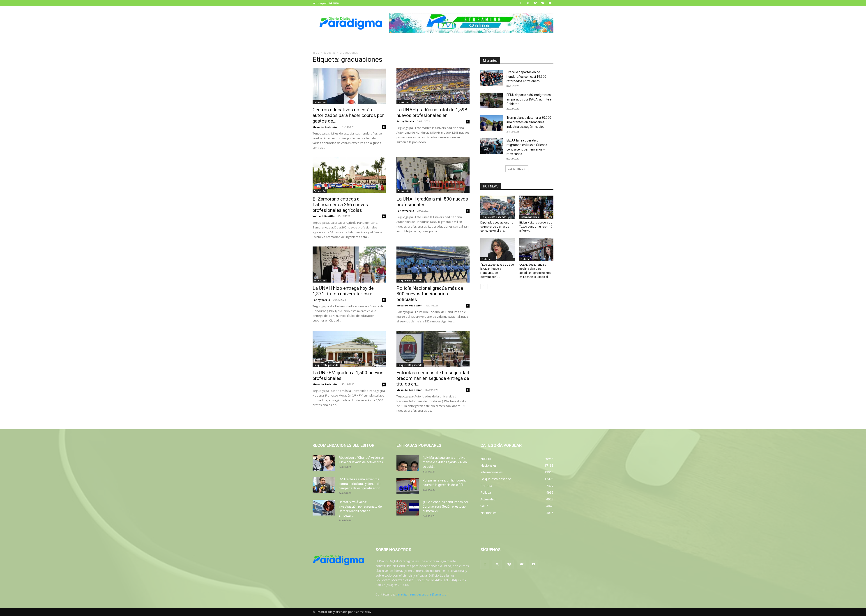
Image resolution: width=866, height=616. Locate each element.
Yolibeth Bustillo (323, 216)
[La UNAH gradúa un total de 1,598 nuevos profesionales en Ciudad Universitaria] (433, 86)
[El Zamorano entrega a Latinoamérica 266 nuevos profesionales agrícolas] (349, 175)
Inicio (316, 53)
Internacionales (530, 217)
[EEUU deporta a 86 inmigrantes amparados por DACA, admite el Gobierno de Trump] (491, 100)
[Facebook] (520, 3)
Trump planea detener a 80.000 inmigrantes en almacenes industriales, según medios (529, 122)
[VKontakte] (542, 3)
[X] (527, 3)
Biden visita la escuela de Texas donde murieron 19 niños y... (535, 226)
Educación (320, 102)
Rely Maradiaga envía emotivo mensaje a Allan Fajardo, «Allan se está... (445, 462)
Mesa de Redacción (326, 127)
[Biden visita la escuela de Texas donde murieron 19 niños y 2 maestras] (536, 207)
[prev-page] (483, 286)
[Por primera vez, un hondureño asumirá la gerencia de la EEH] (407, 486)
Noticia (486, 259)
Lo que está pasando (410, 280)
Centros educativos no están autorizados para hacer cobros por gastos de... (348, 115)
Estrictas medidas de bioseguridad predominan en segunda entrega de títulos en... (432, 378)
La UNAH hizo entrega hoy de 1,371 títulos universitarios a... (344, 291)
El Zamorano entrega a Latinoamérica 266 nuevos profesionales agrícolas (340, 204)
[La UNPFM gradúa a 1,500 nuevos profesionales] (349, 349)
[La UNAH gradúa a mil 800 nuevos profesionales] (433, 175)
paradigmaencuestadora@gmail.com (422, 594)
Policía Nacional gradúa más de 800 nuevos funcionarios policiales (429, 293)
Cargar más (515, 169)
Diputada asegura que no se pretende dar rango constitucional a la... (496, 226)
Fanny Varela (405, 121)
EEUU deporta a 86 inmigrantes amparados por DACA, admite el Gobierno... (529, 99)
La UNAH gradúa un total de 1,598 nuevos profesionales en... (431, 112)
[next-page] (490, 286)
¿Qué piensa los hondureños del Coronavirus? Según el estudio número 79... (445, 506)
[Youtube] (550, 3)
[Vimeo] (535, 3)
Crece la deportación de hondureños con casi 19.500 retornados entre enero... (526, 76)
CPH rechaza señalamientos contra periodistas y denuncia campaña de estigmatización (359, 483)
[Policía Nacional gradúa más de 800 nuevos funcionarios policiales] (433, 264)
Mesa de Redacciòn (409, 305)
